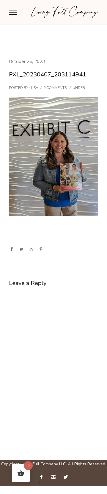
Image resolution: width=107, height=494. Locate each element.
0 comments (55, 87)
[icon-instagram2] (55, 477)
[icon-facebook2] (43, 477)
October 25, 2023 (27, 61)
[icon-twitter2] (65, 477)
